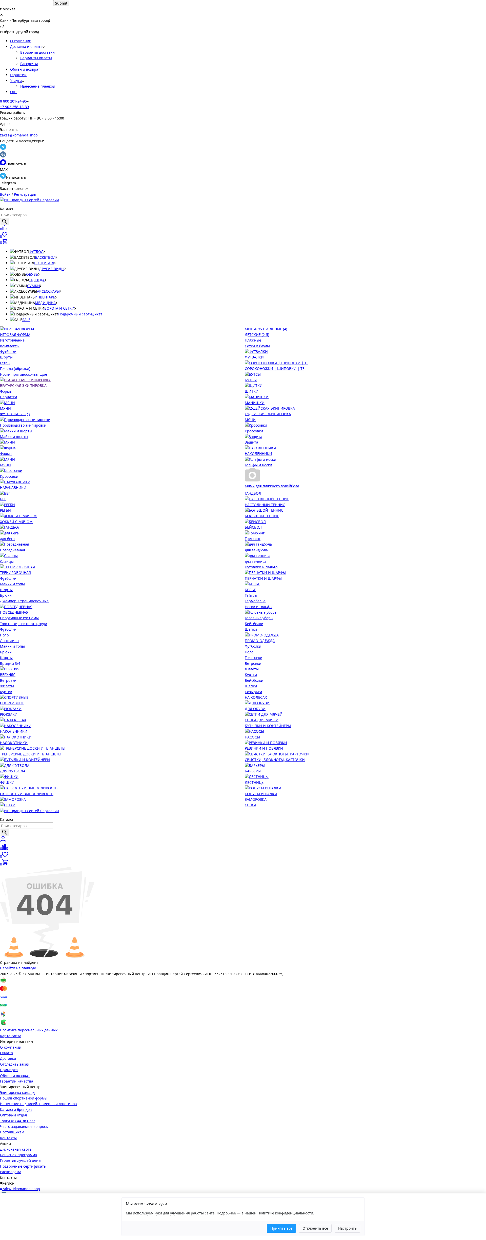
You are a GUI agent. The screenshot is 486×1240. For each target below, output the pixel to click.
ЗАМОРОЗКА (256, 799)
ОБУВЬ (32, 274)
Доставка (8, 1058)
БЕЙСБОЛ (253, 527)
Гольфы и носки (258, 465)
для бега (7, 538)
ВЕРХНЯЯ (7, 674)
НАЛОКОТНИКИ (14, 742)
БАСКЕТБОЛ (45, 257)
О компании (20, 40)
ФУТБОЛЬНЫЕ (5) (15, 413)
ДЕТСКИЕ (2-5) (257, 334)
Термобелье (255, 600)
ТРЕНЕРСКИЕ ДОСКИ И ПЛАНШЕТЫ (30, 754)
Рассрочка (29, 63)
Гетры (5, 363)
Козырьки (253, 691)
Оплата (6, 1052)
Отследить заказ (14, 1064)
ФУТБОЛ (36, 251)
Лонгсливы (9, 640)
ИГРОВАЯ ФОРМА (15, 334)
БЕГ (3, 498)
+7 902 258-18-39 (14, 106)
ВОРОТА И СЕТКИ (59, 308)
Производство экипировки (23, 425)
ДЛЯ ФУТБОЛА (12, 771)
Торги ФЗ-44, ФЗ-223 (17, 1120)
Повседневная (12, 550)
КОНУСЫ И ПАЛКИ (261, 793)
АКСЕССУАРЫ (48, 291)
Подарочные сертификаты (23, 1166)
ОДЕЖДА (37, 279)
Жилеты (7, 686)
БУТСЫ (251, 379)
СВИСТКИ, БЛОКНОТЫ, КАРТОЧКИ (275, 759)
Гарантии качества (16, 1081)
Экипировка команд (17, 1092)
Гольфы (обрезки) (15, 368)
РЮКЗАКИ (8, 714)
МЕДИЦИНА (45, 302)
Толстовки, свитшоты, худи (23, 623)
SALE (26, 319)
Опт (13, 91)
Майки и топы (12, 584)
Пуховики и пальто (261, 567)
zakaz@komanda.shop (19, 135)
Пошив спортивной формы (23, 1098)
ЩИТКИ (251, 391)
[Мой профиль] (3, 840)
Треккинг (252, 538)
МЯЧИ (5, 408)
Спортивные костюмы (19, 617)
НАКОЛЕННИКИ (258, 453)
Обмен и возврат (25, 69)
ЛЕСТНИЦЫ (255, 782)
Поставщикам (12, 1132)
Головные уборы (259, 617)
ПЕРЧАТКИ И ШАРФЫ (263, 578)
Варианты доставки (37, 52)
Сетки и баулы (257, 346)
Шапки (251, 629)
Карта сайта (10, 1035)
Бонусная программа (18, 1154)
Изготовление (12, 340)
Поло (4, 635)
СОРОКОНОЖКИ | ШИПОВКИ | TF (274, 368)
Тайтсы (251, 595)
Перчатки (8, 396)
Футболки (8, 351)
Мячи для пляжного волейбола (272, 486)
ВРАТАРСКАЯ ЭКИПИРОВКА (23, 385)
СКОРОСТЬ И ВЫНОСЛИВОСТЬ (26, 793)
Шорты (6, 357)
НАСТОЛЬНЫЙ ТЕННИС (265, 504)
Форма (6, 391)
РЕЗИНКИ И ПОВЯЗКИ (264, 748)
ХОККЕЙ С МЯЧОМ (16, 521)
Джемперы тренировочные (24, 600)
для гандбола (256, 550)
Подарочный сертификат (80, 314)
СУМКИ (33, 285)
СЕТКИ (250, 805)
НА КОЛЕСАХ (256, 697)
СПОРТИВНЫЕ (12, 703)
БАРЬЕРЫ (253, 771)
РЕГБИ (5, 510)
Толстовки (253, 657)
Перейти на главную (18, 968)
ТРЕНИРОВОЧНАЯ (15, 572)
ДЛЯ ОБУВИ (255, 708)
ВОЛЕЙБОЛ (44, 263)
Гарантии (18, 74)
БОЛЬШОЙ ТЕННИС (262, 515)
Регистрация (25, 194)
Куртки (6, 691)
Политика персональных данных (28, 1030)
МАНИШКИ (255, 402)
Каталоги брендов (16, 1109)
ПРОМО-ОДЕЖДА (260, 640)
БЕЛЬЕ (250, 589)
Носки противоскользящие (23, 374)
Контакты (8, 1137)
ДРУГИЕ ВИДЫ (51, 268)
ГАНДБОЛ (253, 493)
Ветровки (8, 680)
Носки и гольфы (258, 606)
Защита (251, 442)
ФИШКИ (7, 782)
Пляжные (253, 340)
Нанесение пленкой (37, 86)
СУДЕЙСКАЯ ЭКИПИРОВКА (268, 413)
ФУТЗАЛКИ (254, 357)
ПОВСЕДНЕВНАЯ (14, 612)
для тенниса (255, 561)
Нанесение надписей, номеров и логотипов (38, 1103)
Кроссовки (254, 431)
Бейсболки (254, 623)
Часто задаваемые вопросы (24, 1126)
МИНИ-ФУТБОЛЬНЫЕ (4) (266, 329)
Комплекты (9, 346)
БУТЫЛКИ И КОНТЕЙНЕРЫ (268, 725)
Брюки (6, 595)
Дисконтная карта (16, 1149)
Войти (5, 194)
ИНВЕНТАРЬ (45, 297)
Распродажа (10, 1171)
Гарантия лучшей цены (20, 1160)
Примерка (9, 1069)
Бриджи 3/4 (10, 663)
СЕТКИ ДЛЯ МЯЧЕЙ (261, 719)
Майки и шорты (14, 436)
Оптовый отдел (13, 1115)
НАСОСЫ (252, 737)
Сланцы (7, 561)
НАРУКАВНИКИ (13, 487)
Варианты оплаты (36, 57)
